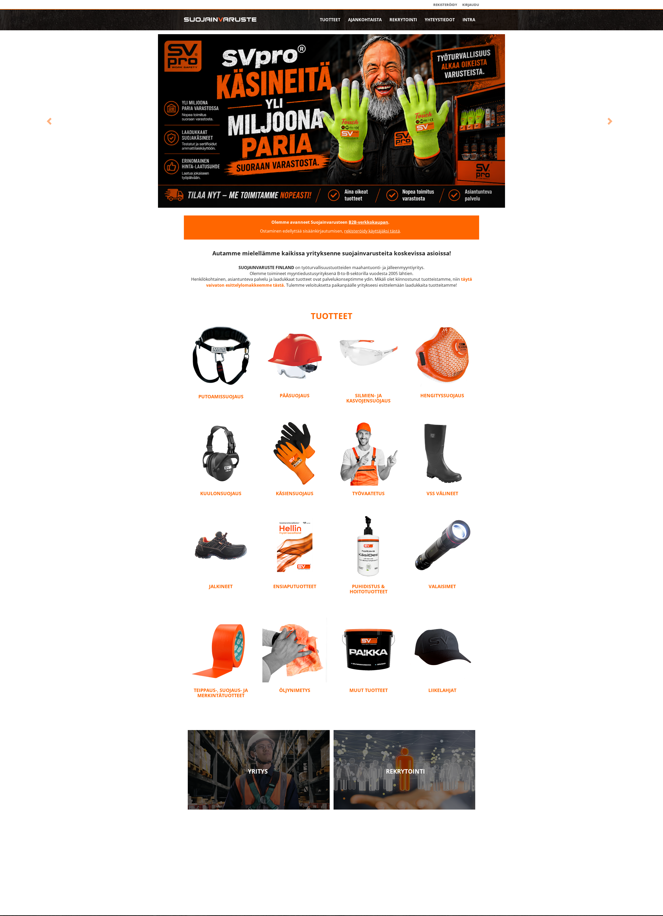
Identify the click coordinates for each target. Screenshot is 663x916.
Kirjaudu (470, 4)
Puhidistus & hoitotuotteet (368, 600)
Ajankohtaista (365, 20)
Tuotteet (330, 20)
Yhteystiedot (440, 20)
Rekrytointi (403, 20)
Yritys (258, 782)
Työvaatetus (368, 505)
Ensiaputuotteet (294, 598)
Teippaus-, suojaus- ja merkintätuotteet (221, 704)
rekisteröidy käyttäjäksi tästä (372, 243)
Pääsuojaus (294, 407)
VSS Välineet (442, 505)
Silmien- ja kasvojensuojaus (368, 409)
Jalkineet (221, 598)
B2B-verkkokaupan (368, 234)
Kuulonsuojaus (220, 505)
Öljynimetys (294, 702)
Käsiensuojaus (294, 505)
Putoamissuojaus (220, 408)
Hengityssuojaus (442, 407)
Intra (469, 20)
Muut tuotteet (368, 702)
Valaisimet (442, 598)
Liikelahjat (442, 702)
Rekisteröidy (445, 4)
